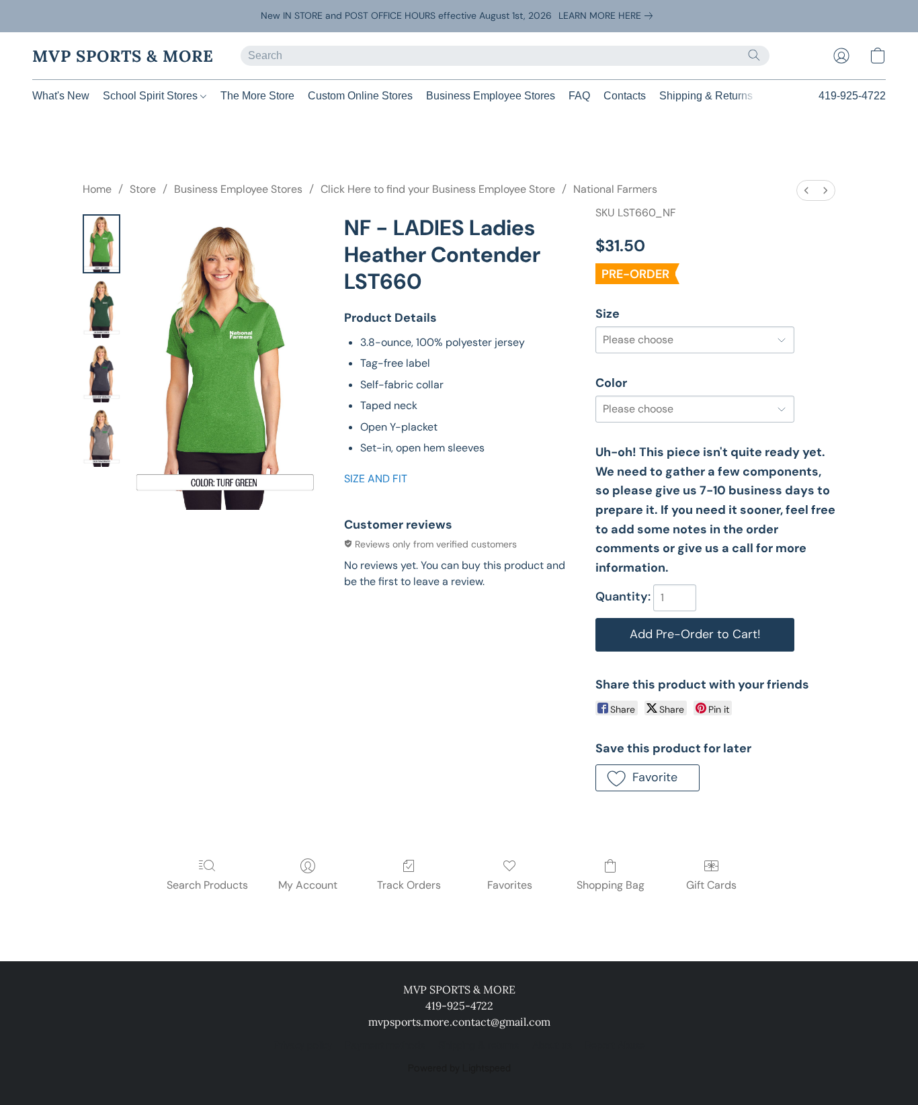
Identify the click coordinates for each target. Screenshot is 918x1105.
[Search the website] (754, 55)
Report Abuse (615, 1046)
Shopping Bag (610, 885)
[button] (123, 56)
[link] (608, 15)
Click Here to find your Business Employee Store (438, 189)
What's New (60, 95)
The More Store (257, 95)
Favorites (509, 885)
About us (552, 1046)
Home (97, 189)
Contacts (624, 95)
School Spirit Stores (151, 95)
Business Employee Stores (490, 95)
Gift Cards (711, 885)
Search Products (207, 885)
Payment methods (385, 1046)
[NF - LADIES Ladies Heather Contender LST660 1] (101, 308)
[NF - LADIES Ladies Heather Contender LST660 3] (101, 437)
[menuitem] (806, 190)
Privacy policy (303, 1046)
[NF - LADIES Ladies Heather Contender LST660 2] (101, 372)
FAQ (579, 95)
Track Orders (409, 885)
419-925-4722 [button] (852, 95)
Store (143, 189)
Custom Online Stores (360, 95)
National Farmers (615, 189)
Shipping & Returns (706, 95)
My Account (307, 885)
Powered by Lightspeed (459, 1068)
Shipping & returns (478, 1046)
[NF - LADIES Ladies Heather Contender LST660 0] (101, 243)
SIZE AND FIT (375, 479)
